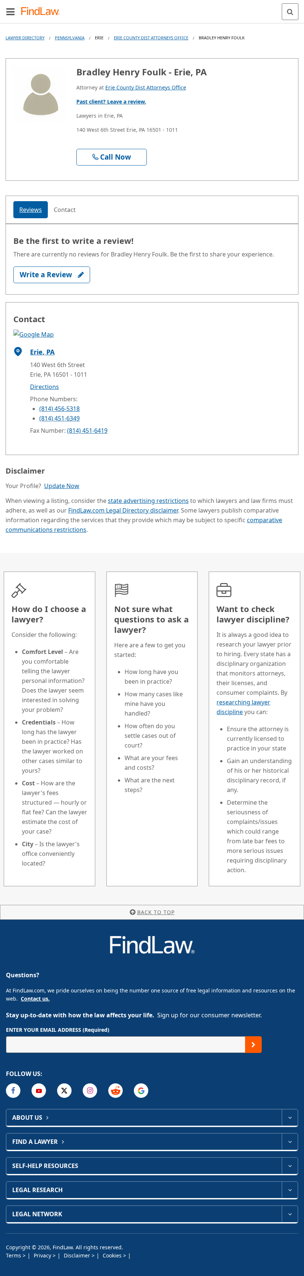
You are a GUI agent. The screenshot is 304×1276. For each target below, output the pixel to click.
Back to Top (156, 912)
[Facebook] (13, 1090)
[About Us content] (290, 1117)
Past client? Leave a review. (111, 101)
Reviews (30, 210)
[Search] (290, 11)
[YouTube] (39, 1090)
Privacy (43, 1255)
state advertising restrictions (148, 501)
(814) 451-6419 (87, 430)
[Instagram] (90, 1090)
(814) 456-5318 (59, 409)
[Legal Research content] (290, 1190)
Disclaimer (78, 1255)
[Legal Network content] (290, 1214)
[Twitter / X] (64, 1090)
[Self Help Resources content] (290, 1166)
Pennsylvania (70, 37)
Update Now (61, 486)
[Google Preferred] (141, 1090)
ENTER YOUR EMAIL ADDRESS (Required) (57, 1029)
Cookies (113, 1255)
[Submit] (253, 1044)
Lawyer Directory (25, 37)
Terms (14, 1255)
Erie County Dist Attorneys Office (151, 37)
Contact (65, 210)
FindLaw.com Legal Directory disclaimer (123, 510)
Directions (44, 387)
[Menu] (10, 11)
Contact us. (35, 998)
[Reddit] (115, 1090)
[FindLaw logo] (43, 12)
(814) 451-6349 (59, 418)
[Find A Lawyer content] (290, 1141)
